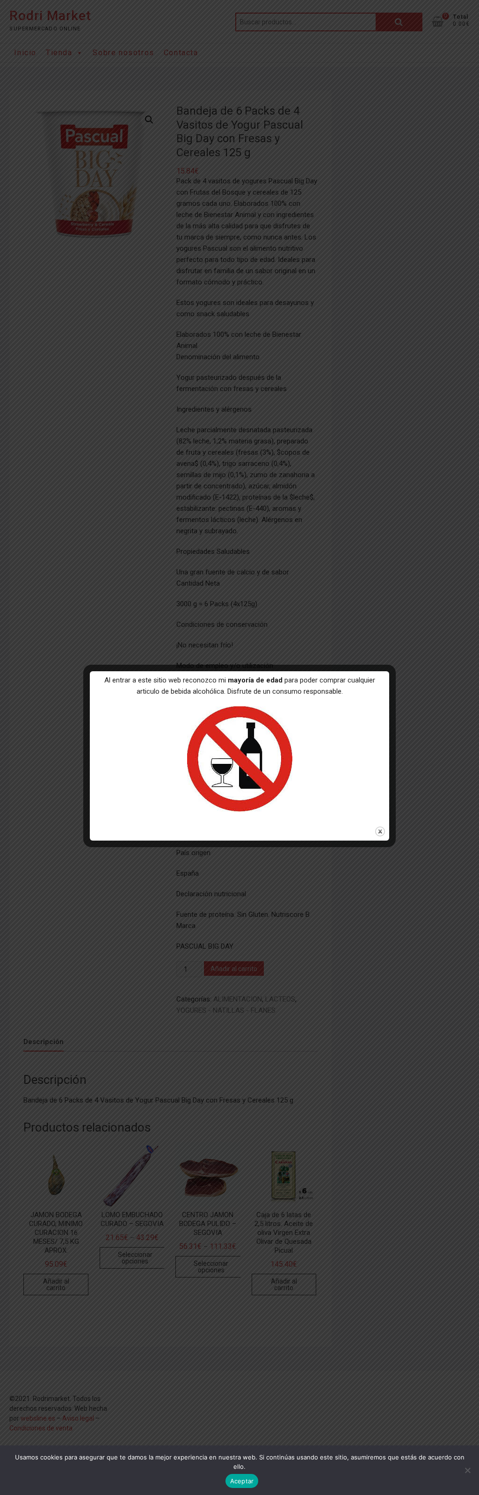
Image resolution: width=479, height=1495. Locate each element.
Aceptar (242, 1481)
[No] (467, 1470)
